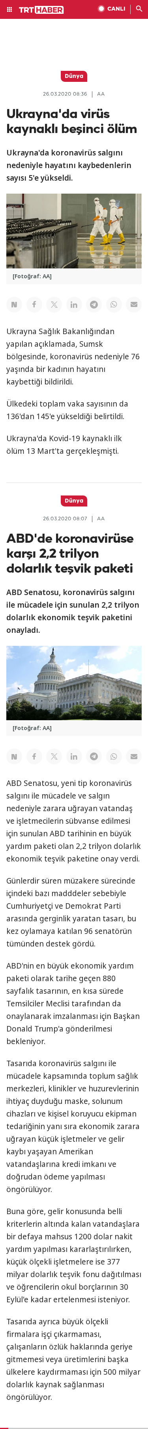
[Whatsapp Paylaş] (114, 304)
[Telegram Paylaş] (94, 304)
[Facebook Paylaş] (34, 304)
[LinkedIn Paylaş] (74, 304)
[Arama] (139, 9)
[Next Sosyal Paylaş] (14, 304)
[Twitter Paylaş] (54, 304)
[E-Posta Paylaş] (134, 304)
